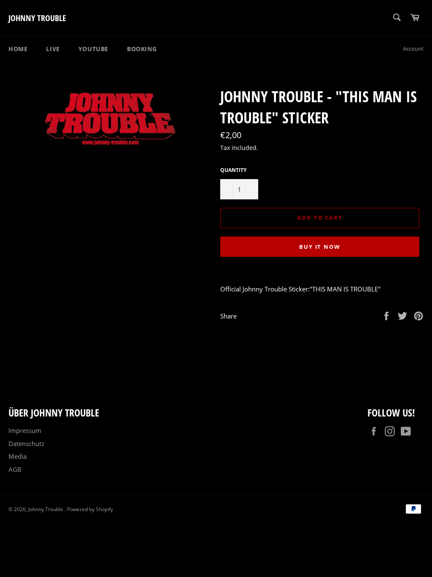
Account (413, 48)
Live (52, 49)
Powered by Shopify (90, 509)
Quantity (233, 170)
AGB (15, 469)
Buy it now (320, 246)
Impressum (24, 430)
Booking (142, 49)
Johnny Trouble (37, 18)
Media (17, 456)
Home (17, 49)
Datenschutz (26, 443)
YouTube (93, 49)
